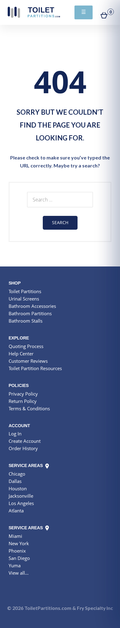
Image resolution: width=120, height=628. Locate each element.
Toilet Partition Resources (35, 368)
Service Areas (26, 465)
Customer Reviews (28, 361)
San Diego (19, 558)
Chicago (17, 474)
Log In (15, 434)
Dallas (15, 481)
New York (19, 543)
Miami (15, 536)
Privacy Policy (23, 394)
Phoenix (17, 551)
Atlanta (16, 510)
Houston (18, 488)
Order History (23, 448)
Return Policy (23, 401)
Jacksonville (21, 496)
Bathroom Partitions (30, 313)
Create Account (25, 441)
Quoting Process (26, 346)
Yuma (15, 565)
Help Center (21, 353)
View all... (19, 573)
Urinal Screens (24, 299)
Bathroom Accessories (32, 306)
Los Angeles (21, 503)
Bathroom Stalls (25, 321)
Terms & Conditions (29, 408)
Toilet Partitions (34, 12)
